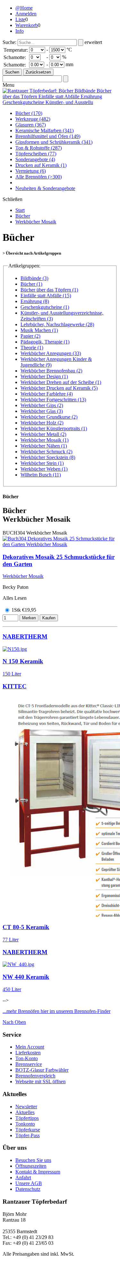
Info (19, 31)
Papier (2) (30, 336)
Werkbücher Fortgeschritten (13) (53, 399)
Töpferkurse (27, 1129)
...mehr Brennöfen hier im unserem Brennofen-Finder (56, 1011)
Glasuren (30, 124)
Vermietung (30, 171)
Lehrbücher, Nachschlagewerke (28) (57, 324)
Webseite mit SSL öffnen (40, 1081)
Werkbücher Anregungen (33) (50, 353)
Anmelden (25, 13)
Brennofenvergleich (35, 1075)
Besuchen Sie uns (33, 1160)
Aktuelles (25, 1112)
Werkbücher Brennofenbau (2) (51, 370)
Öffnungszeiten (30, 1166)
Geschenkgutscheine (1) (44, 307)
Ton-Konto (26, 1058)
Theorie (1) (31, 347)
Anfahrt (23, 1177)
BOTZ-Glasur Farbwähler (41, 1070)
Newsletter (26, 1106)
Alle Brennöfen (38, 176)
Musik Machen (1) (39, 330)
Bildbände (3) (34, 278)
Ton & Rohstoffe (38, 148)
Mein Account (29, 1047)
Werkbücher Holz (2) (41, 422)
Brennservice (28, 1064)
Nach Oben (14, 1022)
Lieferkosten (28, 1052)
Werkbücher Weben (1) (44, 469)
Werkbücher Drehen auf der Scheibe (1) (60, 382)
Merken (29, 617)
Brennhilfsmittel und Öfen (47, 136)
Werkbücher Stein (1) (42, 463)
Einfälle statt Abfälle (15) (45, 295)
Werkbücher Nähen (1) (43, 446)
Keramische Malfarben (44, 130)
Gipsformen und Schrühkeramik (53, 142)
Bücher (28, 113)
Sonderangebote (35, 159)
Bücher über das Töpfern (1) (49, 289)
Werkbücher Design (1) (44, 376)
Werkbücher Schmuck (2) (46, 451)
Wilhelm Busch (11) (40, 474)
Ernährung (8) (34, 301)
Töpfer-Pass (27, 1135)
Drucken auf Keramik (41, 165)
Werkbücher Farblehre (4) (46, 394)
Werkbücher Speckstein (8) (47, 457)
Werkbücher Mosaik (35, 221)
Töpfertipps (27, 1118)
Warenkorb (26, 25)
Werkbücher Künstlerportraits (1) (53, 428)
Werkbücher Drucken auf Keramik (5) (59, 388)
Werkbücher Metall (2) (43, 434)
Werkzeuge (32, 119)
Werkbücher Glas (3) (41, 411)
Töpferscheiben (35, 153)
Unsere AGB (28, 1183)
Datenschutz (27, 1189)
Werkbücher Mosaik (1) (44, 440)
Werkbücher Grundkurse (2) (48, 417)
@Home (24, 8)
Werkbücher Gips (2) (41, 405)
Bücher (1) (31, 284)
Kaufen (48, 617)
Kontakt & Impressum (37, 1171)
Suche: (9, 42)
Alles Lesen (15, 598)
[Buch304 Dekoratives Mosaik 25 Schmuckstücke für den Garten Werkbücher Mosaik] (60, 544)
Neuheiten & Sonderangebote (45, 188)
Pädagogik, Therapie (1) (44, 341)
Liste (20, 19)
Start (20, 210)
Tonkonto (25, 1124)
